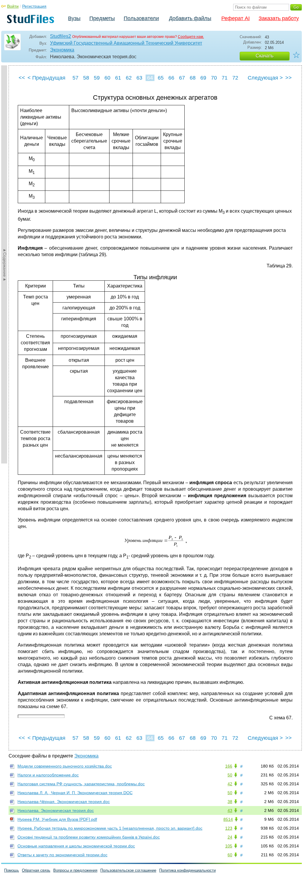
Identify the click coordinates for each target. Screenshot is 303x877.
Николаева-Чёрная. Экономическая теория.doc (63, 801)
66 (171, 78)
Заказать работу (279, 18)
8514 (228, 819)
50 (230, 775)
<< (22, 78)
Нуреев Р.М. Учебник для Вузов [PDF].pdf (57, 819)
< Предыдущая (46, 78)
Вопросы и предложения (75, 870)
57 (75, 78)
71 (225, 78)
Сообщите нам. (191, 36)
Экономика (62, 49)
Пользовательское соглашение (128, 870)
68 (193, 78)
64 (150, 78)
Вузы (74, 18)
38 (230, 801)
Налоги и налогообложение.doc (48, 775)
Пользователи (141, 18)
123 (228, 828)
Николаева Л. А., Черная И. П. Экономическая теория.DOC (75, 792)
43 (230, 810)
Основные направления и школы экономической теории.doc (76, 846)
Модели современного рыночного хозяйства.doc (64, 766)
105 (228, 846)
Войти (13, 6)
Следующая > (265, 78)
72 (235, 78)
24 (230, 837)
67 (182, 78)
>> (288, 78)
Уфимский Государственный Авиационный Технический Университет (126, 43)
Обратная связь (36, 870)
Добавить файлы (190, 18)
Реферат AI (235, 18)
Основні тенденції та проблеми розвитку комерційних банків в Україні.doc (88, 837)
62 (129, 78)
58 (86, 78)
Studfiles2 (60, 36)
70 (214, 78)
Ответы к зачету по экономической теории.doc (62, 854)
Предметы (102, 18)
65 (161, 78)
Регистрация (34, 6)
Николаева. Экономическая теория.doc (55, 810)
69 (203, 78)
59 (97, 78)
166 (228, 766)
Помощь (11, 870)
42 (230, 783)
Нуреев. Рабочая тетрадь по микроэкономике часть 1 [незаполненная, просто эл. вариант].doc (109, 828)
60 (107, 78)
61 (118, 78)
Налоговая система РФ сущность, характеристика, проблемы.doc (81, 783)
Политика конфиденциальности (187, 870)
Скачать (264, 55)
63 (139, 78)
